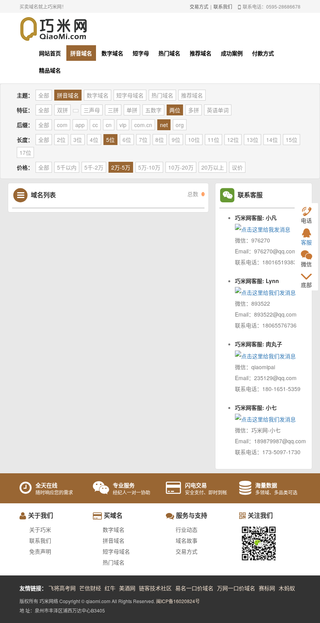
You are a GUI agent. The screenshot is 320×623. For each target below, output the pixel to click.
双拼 (62, 110)
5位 (110, 139)
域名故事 (186, 540)
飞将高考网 (62, 588)
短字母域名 (130, 95)
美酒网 (127, 588)
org (180, 125)
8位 (159, 139)
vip (122, 125)
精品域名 (50, 70)
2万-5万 (120, 167)
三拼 (113, 110)
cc (95, 125)
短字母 (141, 53)
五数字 (153, 110)
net (164, 125)
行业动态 (186, 529)
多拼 (193, 110)
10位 (194, 139)
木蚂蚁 (287, 588)
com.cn (143, 125)
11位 (213, 139)
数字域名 (112, 53)
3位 (77, 139)
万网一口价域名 (236, 588)
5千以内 (66, 167)
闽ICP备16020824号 (178, 601)
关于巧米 (40, 529)
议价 (237, 167)
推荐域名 (201, 53)
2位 (61, 139)
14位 (272, 139)
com (62, 125)
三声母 (92, 110)
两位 (174, 110)
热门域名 (169, 53)
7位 (143, 139)
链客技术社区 (155, 588)
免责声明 (40, 551)
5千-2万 (93, 167)
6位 (127, 139)
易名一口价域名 (194, 588)
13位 (252, 139)
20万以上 (212, 167)
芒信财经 (90, 588)
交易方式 (199, 6)
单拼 (131, 110)
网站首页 (50, 53)
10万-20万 (181, 167)
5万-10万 (149, 167)
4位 (94, 139)
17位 (25, 152)
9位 (176, 139)
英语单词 (218, 110)
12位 (233, 139)
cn (109, 125)
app (80, 125)
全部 (43, 95)
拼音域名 (81, 53)
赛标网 (267, 588)
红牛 (110, 588)
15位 (291, 139)
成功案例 (232, 53)
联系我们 (222, 6)
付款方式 (263, 53)
